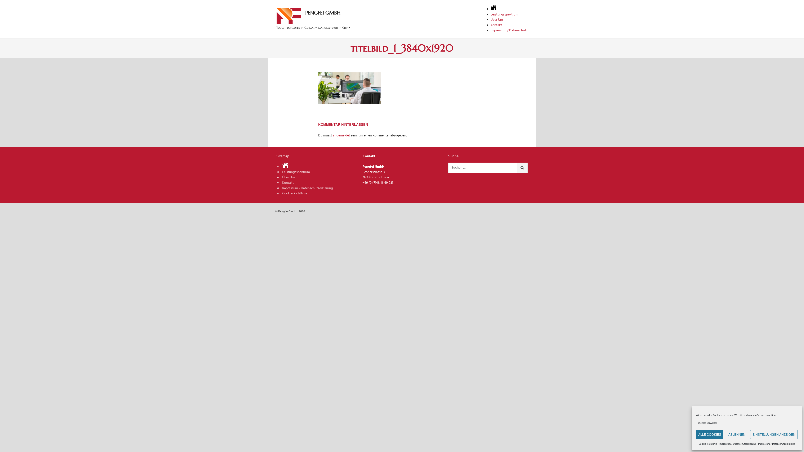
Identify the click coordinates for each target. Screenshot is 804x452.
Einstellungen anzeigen (773, 434)
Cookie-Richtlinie (708, 444)
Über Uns (497, 20)
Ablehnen (736, 434)
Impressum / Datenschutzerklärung (737, 444)
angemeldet (341, 135)
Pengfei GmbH (322, 13)
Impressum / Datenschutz (509, 30)
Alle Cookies (709, 434)
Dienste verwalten (707, 423)
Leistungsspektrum (504, 14)
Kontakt (496, 25)
